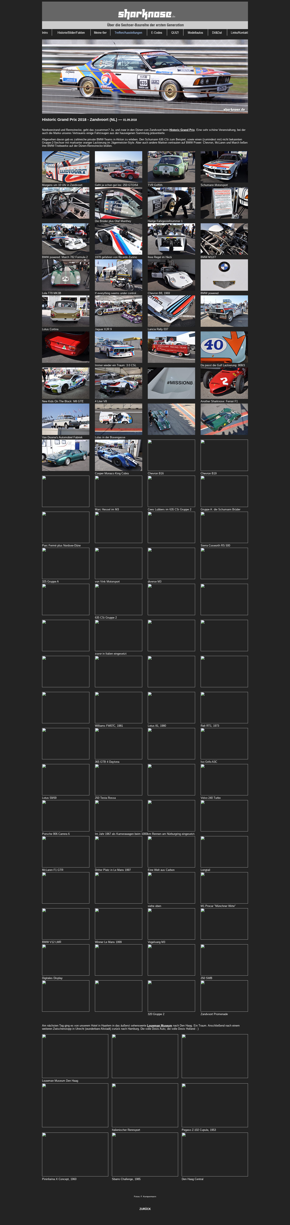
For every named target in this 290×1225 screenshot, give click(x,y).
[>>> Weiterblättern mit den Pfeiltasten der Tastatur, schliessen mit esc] (65, 181)
